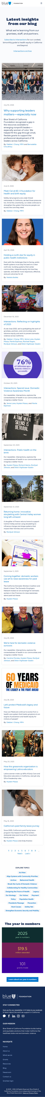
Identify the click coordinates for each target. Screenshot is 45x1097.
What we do (7, 1055)
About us (6, 1051)
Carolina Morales (13, 658)
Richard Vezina (24, 465)
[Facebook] (9, 1016)
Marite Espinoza (16, 341)
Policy (13, 899)
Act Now (22, 872)
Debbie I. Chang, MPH (15, 144)
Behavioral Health (27, 880)
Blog (4, 1068)
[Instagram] (18, 1016)
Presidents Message (16, 903)
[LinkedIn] (13, 1016)
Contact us (7, 1077)
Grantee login (8, 1081)
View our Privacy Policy (30, 1093)
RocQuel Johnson (10, 344)
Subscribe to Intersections (15, 40)
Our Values (24, 895)
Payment (35, 895)
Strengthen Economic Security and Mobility (22, 910)
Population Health (26, 899)
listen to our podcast (34, 1010)
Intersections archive (23, 51)
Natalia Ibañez (12, 277)
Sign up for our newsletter (13, 1010)
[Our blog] (4, 1016)
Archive (13, 880)
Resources (7, 1064)
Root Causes (16, 907)
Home (5, 1047)
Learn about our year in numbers (22, 979)
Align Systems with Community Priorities (22, 876)
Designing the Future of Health (17, 891)
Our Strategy (11, 895)
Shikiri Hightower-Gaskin (30, 344)
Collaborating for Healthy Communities (22, 888)
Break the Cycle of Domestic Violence (22, 884)
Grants (5, 1059)
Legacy (36, 891)
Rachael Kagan (29, 341)
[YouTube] (23, 1016)
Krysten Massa (22, 403)
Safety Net (29, 907)
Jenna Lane (28, 339)
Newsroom (7, 1072)
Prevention (32, 903)
